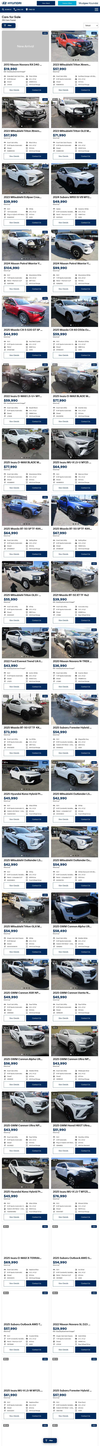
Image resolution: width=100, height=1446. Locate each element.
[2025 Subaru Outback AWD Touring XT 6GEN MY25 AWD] (25, 1305)
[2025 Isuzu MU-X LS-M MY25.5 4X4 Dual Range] (25, 1372)
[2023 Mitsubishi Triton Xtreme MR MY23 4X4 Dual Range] (74, 46)
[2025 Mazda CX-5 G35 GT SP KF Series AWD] (25, 311)
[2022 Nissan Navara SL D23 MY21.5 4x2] (74, 1305)
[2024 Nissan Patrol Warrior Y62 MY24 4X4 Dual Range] (25, 245)
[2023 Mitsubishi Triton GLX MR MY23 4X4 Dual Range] (74, 112)
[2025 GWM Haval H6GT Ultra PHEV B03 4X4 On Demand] (74, 1107)
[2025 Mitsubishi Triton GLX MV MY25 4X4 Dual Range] (25, 908)
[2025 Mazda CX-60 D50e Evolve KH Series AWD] (74, 311)
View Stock (46, 3)
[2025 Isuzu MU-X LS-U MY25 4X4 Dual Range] (74, 443)
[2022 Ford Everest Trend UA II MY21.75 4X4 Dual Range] (25, 642)
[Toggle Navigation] (96, 9)
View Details (14, 90)
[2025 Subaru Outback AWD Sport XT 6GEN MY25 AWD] (74, 1239)
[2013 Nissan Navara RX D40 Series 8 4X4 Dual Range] (25, 46)
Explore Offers (67, 3)
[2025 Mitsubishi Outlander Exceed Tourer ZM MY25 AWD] (74, 841)
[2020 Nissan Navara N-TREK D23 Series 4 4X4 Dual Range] (74, 642)
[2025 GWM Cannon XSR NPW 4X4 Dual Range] (25, 974)
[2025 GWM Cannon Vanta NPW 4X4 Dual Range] (74, 974)
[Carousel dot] (70, 60)
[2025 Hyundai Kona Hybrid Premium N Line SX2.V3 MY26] (25, 775)
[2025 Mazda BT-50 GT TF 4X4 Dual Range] (25, 709)
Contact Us (36, 90)
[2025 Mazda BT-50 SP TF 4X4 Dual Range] (25, 510)
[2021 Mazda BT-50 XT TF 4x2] (74, 576)
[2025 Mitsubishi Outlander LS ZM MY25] (74, 775)
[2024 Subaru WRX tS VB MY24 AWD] (74, 178)
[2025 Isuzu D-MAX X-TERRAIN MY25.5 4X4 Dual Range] (25, 1239)
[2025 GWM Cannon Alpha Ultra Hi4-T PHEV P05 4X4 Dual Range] (74, 908)
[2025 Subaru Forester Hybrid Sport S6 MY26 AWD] (74, 1372)
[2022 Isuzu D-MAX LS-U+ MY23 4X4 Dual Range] (25, 377)
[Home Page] (11, 3)
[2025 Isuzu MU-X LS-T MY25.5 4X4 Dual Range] (74, 1173)
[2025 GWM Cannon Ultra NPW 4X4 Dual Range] (74, 1040)
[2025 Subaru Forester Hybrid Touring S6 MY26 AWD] (74, 709)
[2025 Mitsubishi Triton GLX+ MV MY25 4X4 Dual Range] (25, 576)
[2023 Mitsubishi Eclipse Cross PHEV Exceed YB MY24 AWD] (25, 178)
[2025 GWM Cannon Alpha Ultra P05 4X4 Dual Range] (25, 1040)
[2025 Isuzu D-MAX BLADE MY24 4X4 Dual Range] (74, 377)
